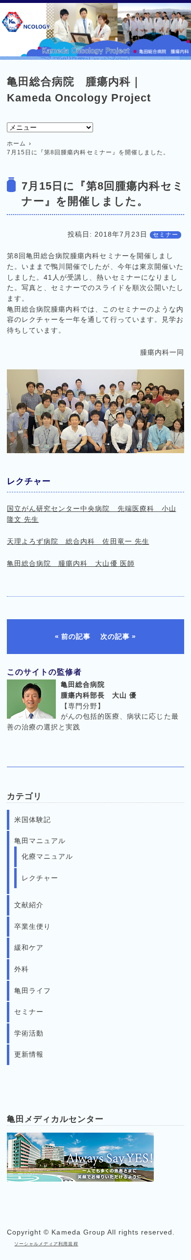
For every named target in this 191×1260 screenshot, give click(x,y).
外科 (21, 969)
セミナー (165, 235)
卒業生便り (32, 926)
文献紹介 (29, 905)
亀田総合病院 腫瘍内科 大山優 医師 (70, 563)
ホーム (16, 143)
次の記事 (115, 636)
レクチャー (40, 878)
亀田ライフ (32, 990)
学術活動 (29, 1033)
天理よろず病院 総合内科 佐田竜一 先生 (78, 541)
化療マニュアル (47, 856)
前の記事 (76, 636)
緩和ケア (29, 947)
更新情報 (29, 1054)
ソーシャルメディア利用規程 (46, 1243)
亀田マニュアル (40, 841)
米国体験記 (32, 820)
